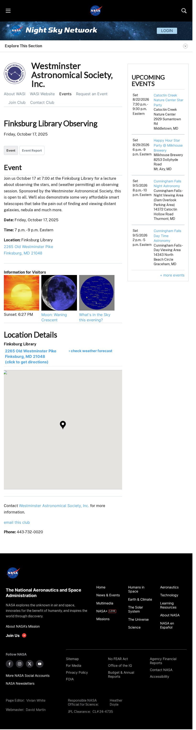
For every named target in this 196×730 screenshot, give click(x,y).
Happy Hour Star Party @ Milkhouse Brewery (168, 145)
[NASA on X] (29, 664)
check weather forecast (91, 351)
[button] (63, 425)
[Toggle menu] (8, 11)
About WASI (14, 93)
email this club (17, 522)
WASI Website (42, 93)
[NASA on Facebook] (9, 664)
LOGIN (167, 30)
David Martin (36, 710)
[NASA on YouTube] (40, 664)
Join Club (17, 102)
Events (65, 93)
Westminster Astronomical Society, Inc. (54, 505)
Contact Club (42, 102)
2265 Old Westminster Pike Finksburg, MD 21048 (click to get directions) (30, 357)
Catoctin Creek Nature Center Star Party (168, 100)
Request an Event (92, 93)
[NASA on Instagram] (19, 664)
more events (174, 275)
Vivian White (35, 700)
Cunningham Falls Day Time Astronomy (167, 236)
